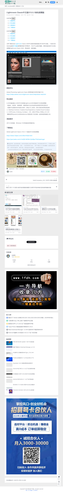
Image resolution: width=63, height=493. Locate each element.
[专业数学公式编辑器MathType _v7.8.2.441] (9, 354)
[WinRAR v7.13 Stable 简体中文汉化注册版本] (9, 386)
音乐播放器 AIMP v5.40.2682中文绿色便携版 (24, 374)
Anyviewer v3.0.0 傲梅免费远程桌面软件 (23, 363)
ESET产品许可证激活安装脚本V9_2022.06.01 (13, 209)
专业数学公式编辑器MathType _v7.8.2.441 (23, 352)
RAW (17, 168)
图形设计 (18, 6)
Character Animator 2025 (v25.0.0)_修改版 (23, 390)
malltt (10, 171)
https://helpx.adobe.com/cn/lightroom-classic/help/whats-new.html (26, 94)
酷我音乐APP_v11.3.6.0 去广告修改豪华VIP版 (20, 323)
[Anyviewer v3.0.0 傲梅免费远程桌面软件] (9, 365)
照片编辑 (15, 46)
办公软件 (26, 207)
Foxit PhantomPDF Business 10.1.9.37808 (31, 209)
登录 (53, 2)
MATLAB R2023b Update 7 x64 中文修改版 (23, 341)
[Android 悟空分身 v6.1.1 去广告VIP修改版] (9, 381)
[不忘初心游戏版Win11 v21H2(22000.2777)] (9, 359)
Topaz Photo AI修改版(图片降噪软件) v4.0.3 (20, 327)
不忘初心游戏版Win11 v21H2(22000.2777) (23, 358)
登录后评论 (32, 242)
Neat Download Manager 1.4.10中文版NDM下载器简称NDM (25, 329)
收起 (13, 18)
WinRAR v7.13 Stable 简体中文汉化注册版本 (24, 384)
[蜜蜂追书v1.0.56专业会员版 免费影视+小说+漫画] (49, 200)
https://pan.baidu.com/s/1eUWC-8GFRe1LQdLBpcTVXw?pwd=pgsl (26, 139)
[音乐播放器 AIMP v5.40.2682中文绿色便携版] (9, 375)
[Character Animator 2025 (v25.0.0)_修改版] (9, 391)
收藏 (49, 171)
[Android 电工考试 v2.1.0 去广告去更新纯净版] (9, 370)
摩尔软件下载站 (31, 489)
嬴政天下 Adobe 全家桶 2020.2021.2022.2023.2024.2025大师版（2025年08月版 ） (31, 317)
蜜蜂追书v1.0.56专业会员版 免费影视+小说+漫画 (49, 209)
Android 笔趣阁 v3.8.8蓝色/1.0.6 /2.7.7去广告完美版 (22, 332)
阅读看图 (45, 207)
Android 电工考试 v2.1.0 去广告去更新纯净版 (24, 368)
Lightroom (19, 44)
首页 (6, 6)
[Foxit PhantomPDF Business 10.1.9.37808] (31, 200)
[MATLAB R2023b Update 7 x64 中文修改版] (9, 343)
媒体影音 (8, 227)
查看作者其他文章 (31, 265)
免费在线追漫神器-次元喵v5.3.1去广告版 (13, 230)
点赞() (54, 171)
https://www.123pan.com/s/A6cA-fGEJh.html (19, 135)
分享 (43, 171)
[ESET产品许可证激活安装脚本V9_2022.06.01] (13, 200)
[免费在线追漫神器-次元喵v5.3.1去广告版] (13, 220)
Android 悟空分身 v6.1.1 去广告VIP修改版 (23, 379)
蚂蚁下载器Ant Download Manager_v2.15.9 (24, 347)
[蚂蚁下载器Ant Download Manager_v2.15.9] (9, 349)
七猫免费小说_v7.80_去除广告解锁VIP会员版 (20, 320)
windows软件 (11, 6)
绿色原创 (8, 207)
